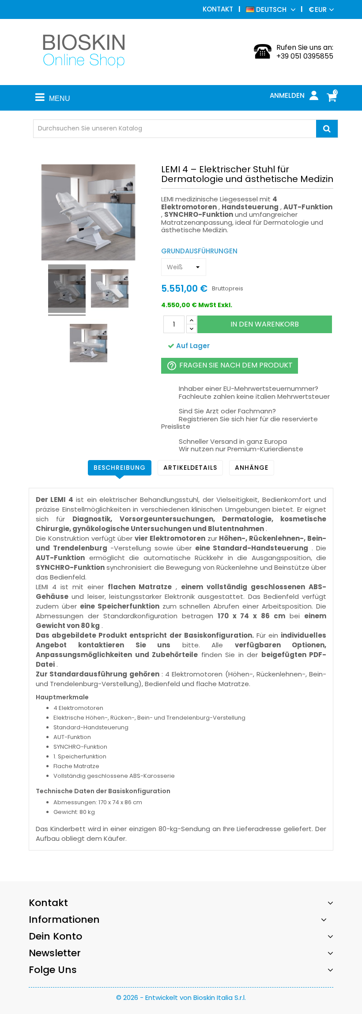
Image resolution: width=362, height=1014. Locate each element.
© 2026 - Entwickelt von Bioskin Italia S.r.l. (181, 997)
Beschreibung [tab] (120, 467)
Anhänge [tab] (251, 467)
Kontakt (218, 9)
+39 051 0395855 (304, 56)
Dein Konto (55, 936)
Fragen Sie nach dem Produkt (229, 365)
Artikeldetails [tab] (190, 467)
